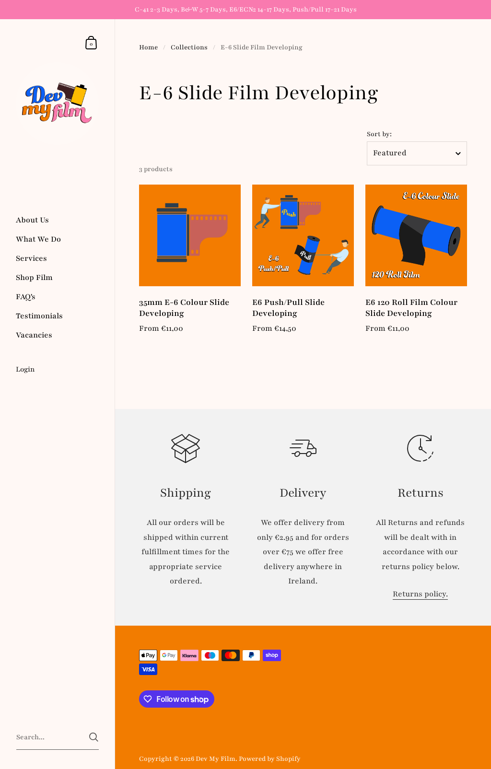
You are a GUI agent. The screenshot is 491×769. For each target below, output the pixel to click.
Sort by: (379, 134)
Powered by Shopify (270, 758)
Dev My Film (215, 758)
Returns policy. (420, 594)
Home (148, 47)
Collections (189, 47)
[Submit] (94, 737)
